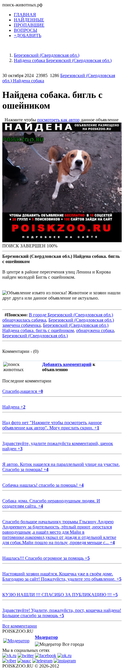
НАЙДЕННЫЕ (29, 19)
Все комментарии (19, 625)
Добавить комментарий (66, 364)
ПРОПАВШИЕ (29, 25)
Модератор (46, 637)
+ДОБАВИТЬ (27, 35)
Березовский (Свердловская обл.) (35, 335)
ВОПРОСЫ (25, 30)
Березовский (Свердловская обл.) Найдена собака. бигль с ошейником (55, 328)
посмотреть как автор (58, 119)
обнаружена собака (95, 330)
